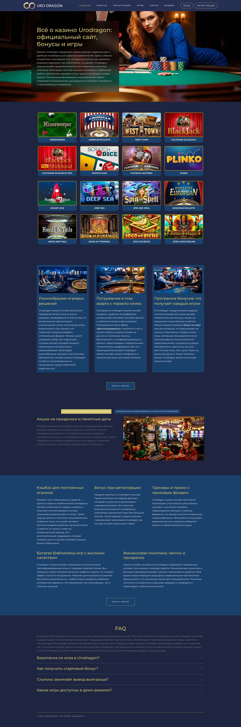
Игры (140, 5)
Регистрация (122, 5)
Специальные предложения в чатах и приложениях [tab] (147, 411)
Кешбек (169, 5)
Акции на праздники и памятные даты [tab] (86, 411)
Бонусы (102, 5)
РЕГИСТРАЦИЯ (206, 5)
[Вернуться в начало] (48, 5)
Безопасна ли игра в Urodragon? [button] (68, 658)
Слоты (154, 5)
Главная (85, 5)
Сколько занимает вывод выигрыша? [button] (73, 679)
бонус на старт (192, 325)
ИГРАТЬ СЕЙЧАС (120, 386)
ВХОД (186, 5)
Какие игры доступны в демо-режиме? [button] (74, 690)
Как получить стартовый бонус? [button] (67, 668)
